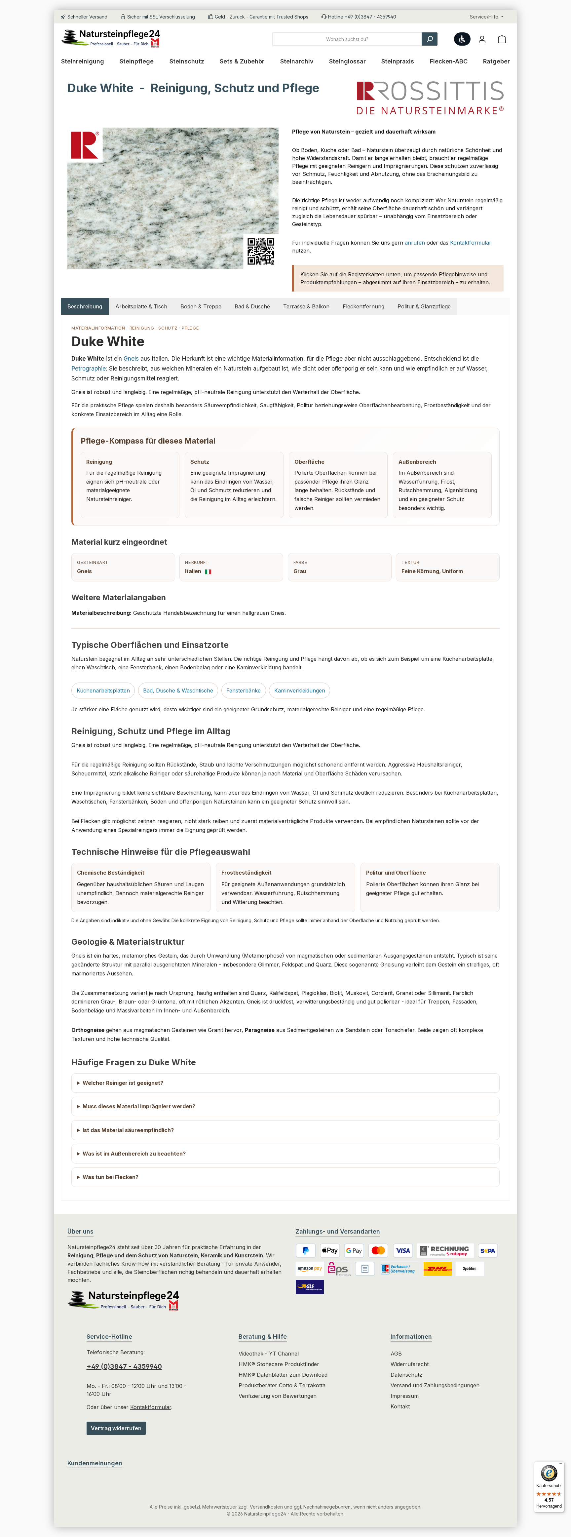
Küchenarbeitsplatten (103, 690)
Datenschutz (406, 1374)
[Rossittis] (430, 97)
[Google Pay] (354, 1250)
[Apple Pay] (330, 1250)
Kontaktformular (470, 242)
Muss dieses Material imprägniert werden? (139, 1106)
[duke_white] (173, 198)
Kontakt (400, 1406)
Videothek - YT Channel (269, 1353)
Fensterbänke (243, 690)
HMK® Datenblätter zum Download (283, 1374)
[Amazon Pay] (309, 1268)
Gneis (131, 358)
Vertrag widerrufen (116, 1428)
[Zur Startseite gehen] (114, 39)
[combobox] (347, 39)
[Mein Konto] (482, 39)
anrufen (415, 242)
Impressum (405, 1396)
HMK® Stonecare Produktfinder (279, 1364)
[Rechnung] (365, 1268)
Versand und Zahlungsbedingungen (435, 1385)
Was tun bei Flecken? (110, 1177)
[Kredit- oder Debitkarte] (390, 1250)
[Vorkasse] (399, 1268)
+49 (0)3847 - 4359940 (124, 1366)
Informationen (411, 1336)
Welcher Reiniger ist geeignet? (123, 1083)
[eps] (339, 1268)
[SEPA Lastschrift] (487, 1250)
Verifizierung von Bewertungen (278, 1396)
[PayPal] (305, 1250)
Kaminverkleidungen (299, 690)
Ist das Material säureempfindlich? (128, 1130)
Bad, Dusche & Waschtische (178, 690)
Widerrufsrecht (410, 1364)
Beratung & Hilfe (263, 1336)
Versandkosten (266, 1507)
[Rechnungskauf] (445, 1250)
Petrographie (88, 368)
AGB (396, 1353)
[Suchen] (430, 39)
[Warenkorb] (502, 39)
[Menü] (560, 1465)
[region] (173, 199)
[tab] (85, 306)
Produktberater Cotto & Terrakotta (282, 1385)
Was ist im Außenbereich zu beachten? (134, 1153)
